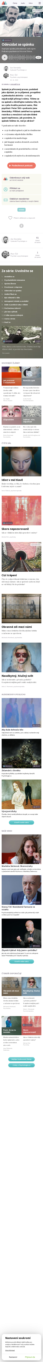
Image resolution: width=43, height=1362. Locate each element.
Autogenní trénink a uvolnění (16, 301)
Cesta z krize (9, 319)
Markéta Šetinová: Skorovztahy (17, 866)
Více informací (10, 1350)
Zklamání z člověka (11, 770)
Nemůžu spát (29, 380)
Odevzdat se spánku (12, 290)
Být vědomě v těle (12, 297)
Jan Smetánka (15, 67)
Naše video (7, 831)
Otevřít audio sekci (21, 822)
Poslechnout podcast (22, 165)
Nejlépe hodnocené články (21, 1059)
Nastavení (13, 1357)
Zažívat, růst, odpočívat (29, 420)
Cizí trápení (9, 575)
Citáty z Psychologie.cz (21, 1065)
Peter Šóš (13, 74)
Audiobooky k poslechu (14, 694)
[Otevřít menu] (39, 3)
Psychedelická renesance (14, 280)
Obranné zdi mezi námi (17, 627)
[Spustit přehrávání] (5, 57)
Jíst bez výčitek (10, 312)
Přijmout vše (30, 1357)
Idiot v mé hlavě (12, 480)
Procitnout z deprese (13, 287)
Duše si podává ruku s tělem (16, 305)
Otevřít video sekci (21, 961)
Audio (23, 3)
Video (31, 3)
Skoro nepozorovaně (15, 529)
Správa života (10, 283)
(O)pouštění (8, 419)
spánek (21, 210)
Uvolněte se (15, 84)
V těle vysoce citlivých (13, 315)
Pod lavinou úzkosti (12, 308)
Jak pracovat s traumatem (9, 381)
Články (15, 3)
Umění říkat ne (10, 294)
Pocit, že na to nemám (9, 1031)
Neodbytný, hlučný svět (17, 676)
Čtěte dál (6, 443)
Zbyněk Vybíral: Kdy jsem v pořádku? (19, 950)
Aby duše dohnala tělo (12, 729)
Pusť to (7, 322)
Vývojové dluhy (9, 811)
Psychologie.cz (4, 3)
